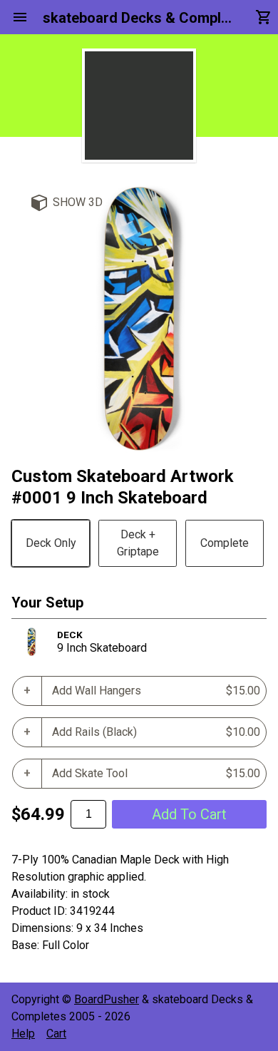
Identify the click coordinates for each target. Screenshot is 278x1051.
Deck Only (51, 543)
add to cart (189, 814)
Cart (56, 1033)
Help (23, 1033)
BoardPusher (106, 999)
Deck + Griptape (138, 543)
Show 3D (78, 202)
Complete (224, 543)
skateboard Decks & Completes (139, 17)
